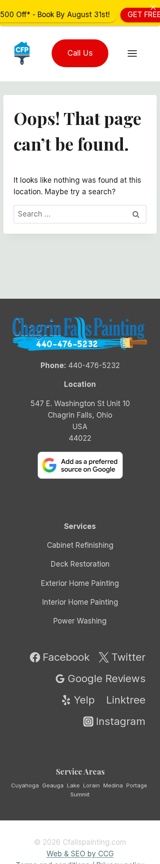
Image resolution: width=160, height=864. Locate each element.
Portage (136, 785)
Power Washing (80, 621)
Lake (73, 785)
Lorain (91, 785)
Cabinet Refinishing (80, 545)
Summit (80, 794)
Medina (113, 785)
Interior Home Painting (80, 602)
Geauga (53, 785)
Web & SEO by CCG (80, 853)
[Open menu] (136, 53)
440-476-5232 (94, 365)
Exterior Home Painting (80, 583)
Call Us (80, 52)
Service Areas (80, 771)
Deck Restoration (80, 564)
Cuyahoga (25, 785)
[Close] (153, 7)
